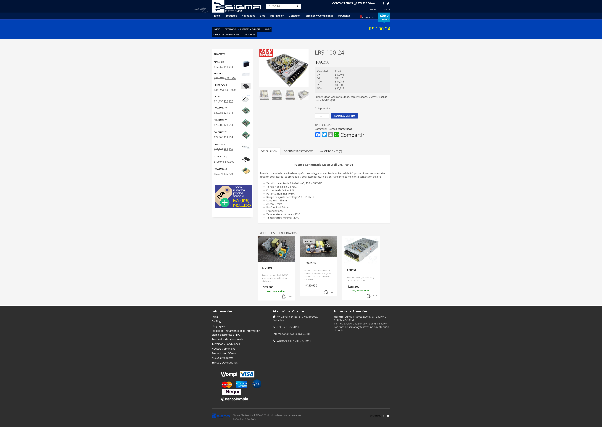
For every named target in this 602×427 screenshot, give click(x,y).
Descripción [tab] (269, 151)
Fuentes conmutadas (339, 129)
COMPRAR (384, 17)
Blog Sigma (218, 326)
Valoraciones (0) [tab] (331, 151)
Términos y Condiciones (226, 344)
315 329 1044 (366, 3)
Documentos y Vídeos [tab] (298, 151)
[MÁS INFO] (290, 296)
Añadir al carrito (344, 116)
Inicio (215, 317)
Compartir (352, 134)
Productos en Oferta (224, 353)
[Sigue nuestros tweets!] (388, 416)
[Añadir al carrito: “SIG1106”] (284, 296)
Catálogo (217, 321)
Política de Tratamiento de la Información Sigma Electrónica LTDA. (236, 333)
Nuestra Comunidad (223, 348)
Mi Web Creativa (250, 419)
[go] (297, 6)
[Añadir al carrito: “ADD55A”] (369, 296)
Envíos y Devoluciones (225, 362)
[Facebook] (383, 3)
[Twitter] (388, 3)
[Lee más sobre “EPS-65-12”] (326, 292)
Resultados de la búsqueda (227, 339)
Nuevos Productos (222, 358)
